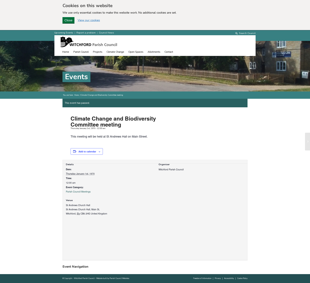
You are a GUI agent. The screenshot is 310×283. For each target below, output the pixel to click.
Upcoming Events (63, 32)
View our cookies (89, 20)
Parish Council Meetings (78, 191)
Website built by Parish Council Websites (112, 278)
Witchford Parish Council (84, 278)
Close (68, 20)
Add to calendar (87, 151)
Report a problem (86, 32)
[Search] (245, 33)
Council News (106, 32)
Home (76, 95)
